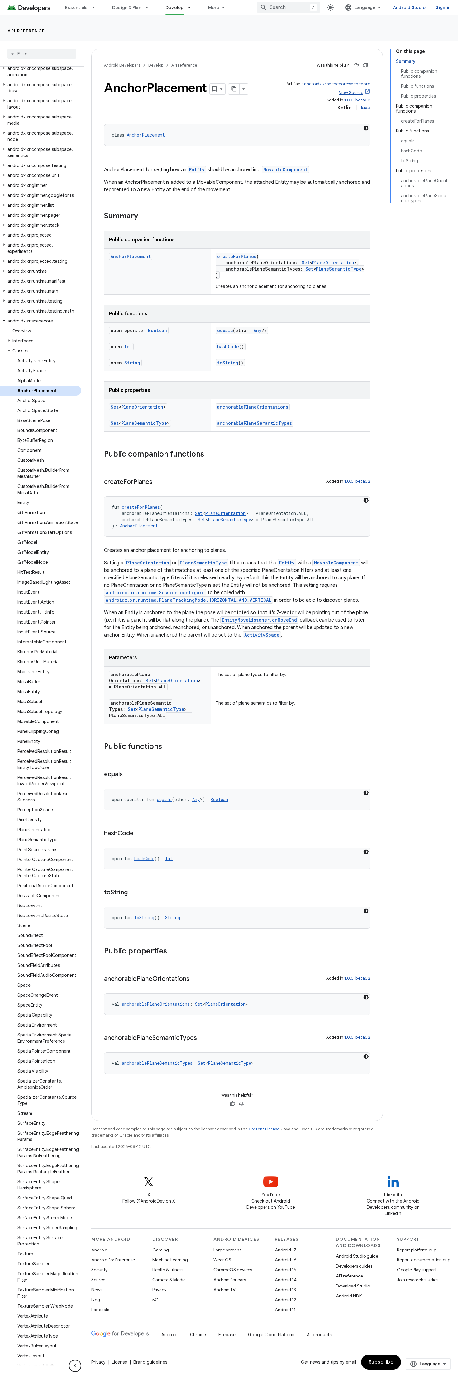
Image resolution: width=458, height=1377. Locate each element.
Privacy (159, 1289)
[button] (40, 71)
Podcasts (100, 1309)
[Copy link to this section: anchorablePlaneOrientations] (195, 979)
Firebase (227, 1335)
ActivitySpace (261, 635)
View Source (351, 92)
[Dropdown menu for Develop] (192, 7)
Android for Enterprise (113, 1260)
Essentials (76, 7)
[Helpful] (356, 65)
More (214, 7)
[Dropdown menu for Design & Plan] (149, 7)
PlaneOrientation (333, 263)
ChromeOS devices (232, 1270)
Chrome (198, 1335)
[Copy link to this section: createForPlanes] (158, 482)
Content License (264, 1129)
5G (155, 1299)
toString (227, 363)
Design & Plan (126, 7)
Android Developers (122, 65)
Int (128, 347)
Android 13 (285, 1289)
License (119, 1362)
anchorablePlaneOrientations (252, 407)
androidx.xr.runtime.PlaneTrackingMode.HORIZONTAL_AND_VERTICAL (188, 600)
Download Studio (353, 1286)
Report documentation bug (424, 1260)
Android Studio (409, 7)
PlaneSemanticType (339, 269)
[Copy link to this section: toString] (134, 893)
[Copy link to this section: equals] (129, 774)
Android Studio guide (357, 1256)
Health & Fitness (167, 1270)
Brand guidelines (150, 1362)
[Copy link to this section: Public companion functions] (210, 454)
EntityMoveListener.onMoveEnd (259, 620)
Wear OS (222, 1260)
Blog (95, 1299)
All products (319, 1335)
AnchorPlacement (146, 135)
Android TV (224, 1289)
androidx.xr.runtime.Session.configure (155, 593)
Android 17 (285, 1250)
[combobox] (288, 7)
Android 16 (286, 1260)
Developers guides (354, 1266)
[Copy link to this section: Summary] (144, 216)
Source (98, 1279)
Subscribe (381, 1362)
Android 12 (285, 1299)
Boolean (157, 330)
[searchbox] (41, 54)
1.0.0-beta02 (357, 100)
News (96, 1289)
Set (306, 263)
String (132, 363)
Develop (174, 7)
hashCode (228, 347)
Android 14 (286, 1279)
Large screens (227, 1250)
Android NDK (349, 1296)
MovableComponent (285, 170)
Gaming (160, 1250)
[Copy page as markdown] (234, 89)
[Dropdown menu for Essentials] (96, 7)
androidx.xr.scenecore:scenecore (337, 83)
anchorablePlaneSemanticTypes (254, 423)
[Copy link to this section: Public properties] (173, 951)
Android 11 (285, 1309)
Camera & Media (169, 1279)
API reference (26, 31)
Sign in (443, 7)
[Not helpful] (365, 65)
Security (99, 1270)
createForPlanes (236, 256)
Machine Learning (170, 1260)
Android (99, 1250)
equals (225, 330)
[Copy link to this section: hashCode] (140, 833)
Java (365, 108)
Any (257, 330)
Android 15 (285, 1270)
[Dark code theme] (366, 128)
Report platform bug (417, 1250)
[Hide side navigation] (75, 1366)
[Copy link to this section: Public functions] (168, 747)
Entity (197, 170)
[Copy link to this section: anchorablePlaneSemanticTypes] (203, 1038)
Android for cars (229, 1279)
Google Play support (417, 1270)
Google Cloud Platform (271, 1335)
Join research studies (417, 1279)
